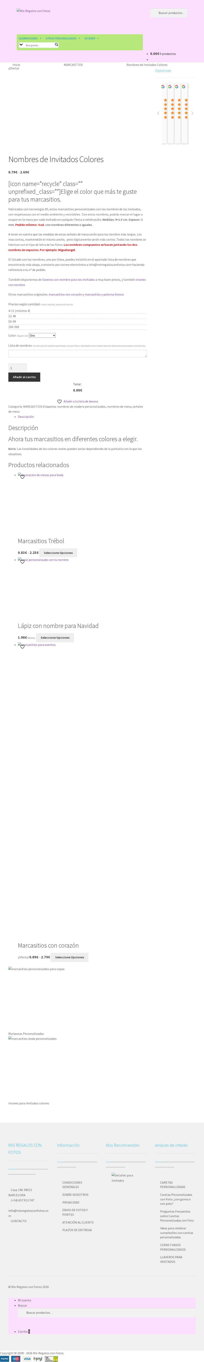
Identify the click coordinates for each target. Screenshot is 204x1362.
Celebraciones (28, 38)
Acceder (89, 38)
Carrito (24, 1331)
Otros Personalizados (61, 38)
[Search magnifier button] (56, 44)
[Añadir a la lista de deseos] (23, 476)
